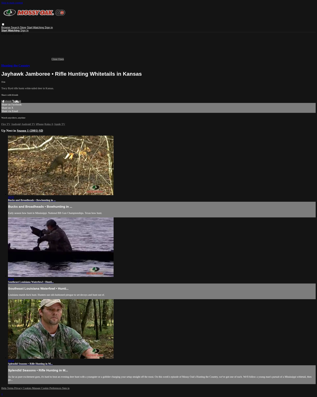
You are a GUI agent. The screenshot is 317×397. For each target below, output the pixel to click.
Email (18, 101)
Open (61, 59)
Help (4, 388)
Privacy (18, 388)
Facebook (6, 101)
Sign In (24, 30)
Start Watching (36, 27)
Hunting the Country (15, 65)
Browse (6, 27)
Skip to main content (12, 2)
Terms (10, 388)
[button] (3, 24)
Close (55, 59)
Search (15, 27)
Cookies (27, 388)
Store (23, 27)
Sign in (49, 27)
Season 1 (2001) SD (30, 130)
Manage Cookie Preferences (47, 388)
